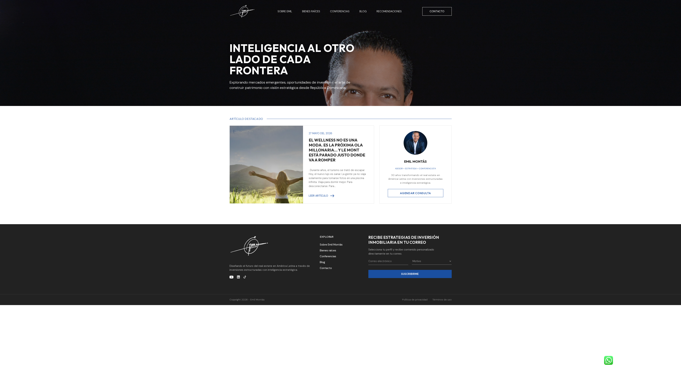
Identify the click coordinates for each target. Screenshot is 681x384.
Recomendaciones (389, 11)
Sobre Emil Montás (331, 244)
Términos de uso (442, 299)
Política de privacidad (414, 299)
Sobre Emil (285, 11)
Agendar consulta (415, 193)
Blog (363, 11)
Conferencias (339, 11)
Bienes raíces (311, 11)
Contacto (437, 11)
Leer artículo (318, 196)
